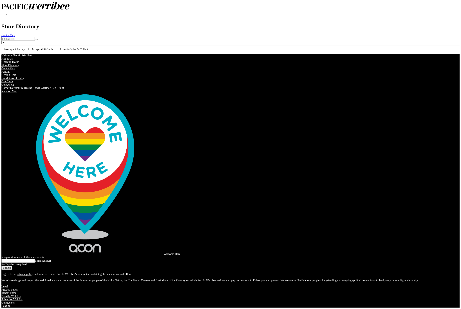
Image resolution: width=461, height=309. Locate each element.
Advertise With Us (12, 299)
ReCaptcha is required (14, 264)
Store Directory (10, 65)
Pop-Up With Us (11, 296)
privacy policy (25, 274)
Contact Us (7, 84)
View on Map (9, 91)
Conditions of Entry (12, 78)
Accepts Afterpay (15, 49)
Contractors (8, 302)
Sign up (7, 267)
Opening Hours (10, 61)
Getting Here (8, 74)
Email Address (43, 260)
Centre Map (8, 35)
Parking (5, 71)
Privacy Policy (9, 289)
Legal (4, 286)
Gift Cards (7, 81)
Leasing (5, 305)
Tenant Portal (9, 292)
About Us (7, 58)
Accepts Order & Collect (74, 49)
